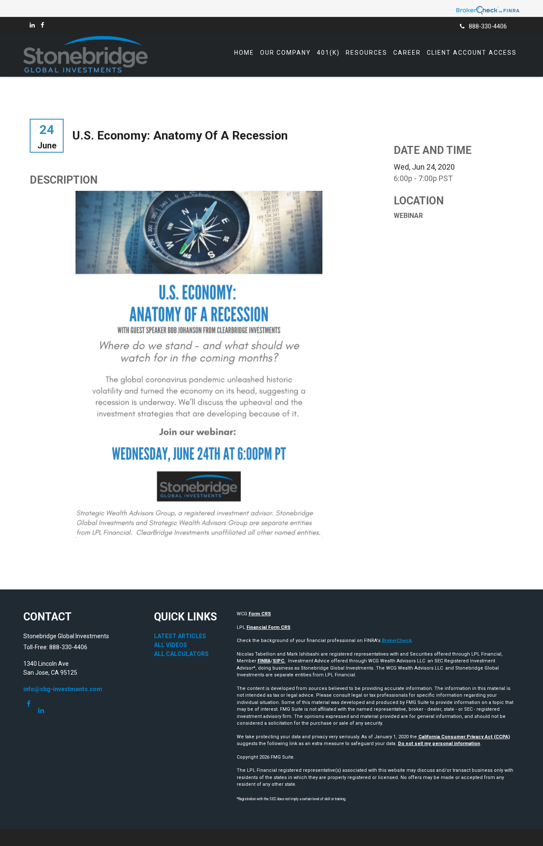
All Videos (170, 645)
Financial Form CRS (268, 627)
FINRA (264, 661)
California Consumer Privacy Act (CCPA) (464, 737)
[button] (285, 52)
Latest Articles (180, 636)
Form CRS (260, 614)
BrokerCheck (396, 640)
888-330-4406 (488, 26)
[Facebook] (42, 25)
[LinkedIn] (32, 25)
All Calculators (181, 654)
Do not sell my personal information (439, 743)
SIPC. (279, 661)
